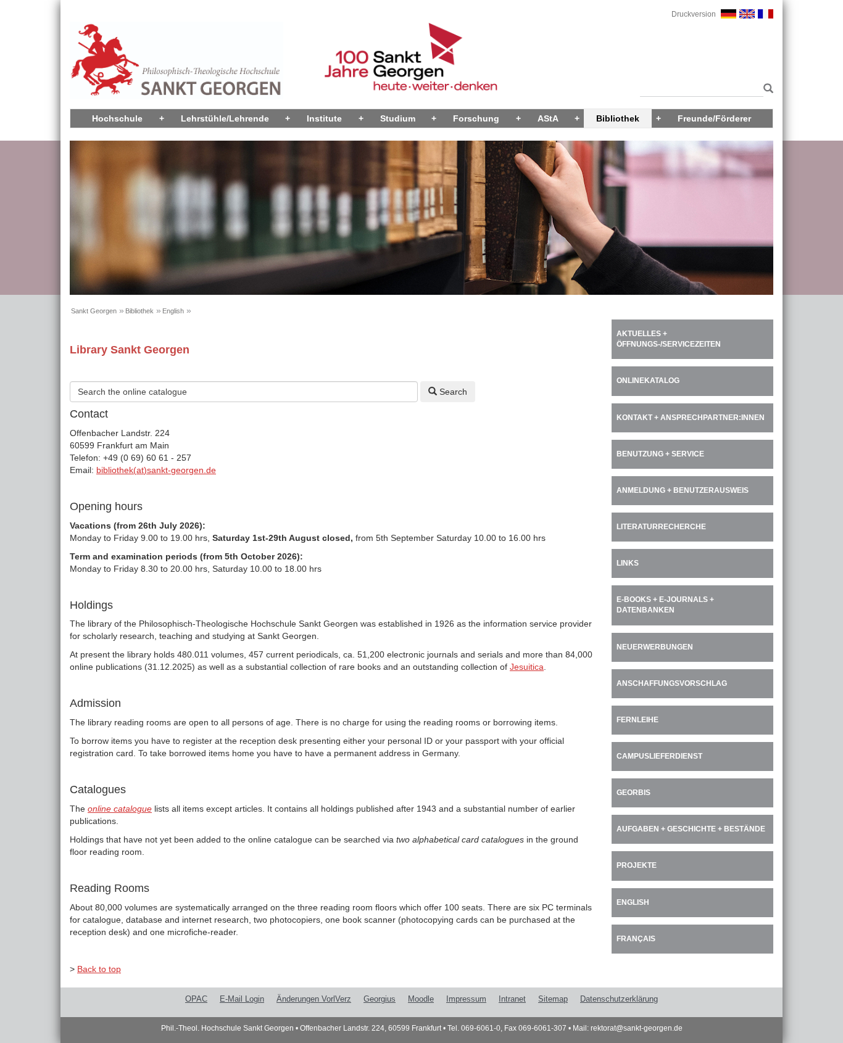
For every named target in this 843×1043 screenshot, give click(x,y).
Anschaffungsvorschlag (672, 683)
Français (636, 938)
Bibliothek (617, 118)
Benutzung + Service (660, 454)
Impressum (466, 999)
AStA (548, 118)
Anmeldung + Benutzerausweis (683, 490)
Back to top (99, 969)
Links (628, 563)
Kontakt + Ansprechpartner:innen (691, 417)
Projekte (637, 865)
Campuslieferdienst (659, 756)
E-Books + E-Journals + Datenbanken (665, 604)
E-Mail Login (242, 999)
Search (452, 392)
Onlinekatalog (648, 380)
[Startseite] (176, 60)
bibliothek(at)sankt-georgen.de (156, 470)
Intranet (512, 999)
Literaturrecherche (661, 526)
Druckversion (693, 14)
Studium (397, 118)
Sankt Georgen (94, 311)
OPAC (196, 999)
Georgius (379, 999)
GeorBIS (633, 792)
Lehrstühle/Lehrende (225, 118)
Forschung (476, 118)
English (173, 311)
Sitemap (553, 999)
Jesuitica (527, 667)
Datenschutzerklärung (619, 999)
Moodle (421, 999)
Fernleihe (637, 719)
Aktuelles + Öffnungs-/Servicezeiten (669, 338)
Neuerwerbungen (655, 647)
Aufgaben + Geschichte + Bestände (691, 829)
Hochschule (117, 118)
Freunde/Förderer (714, 118)
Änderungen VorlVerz (313, 999)
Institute (324, 118)
